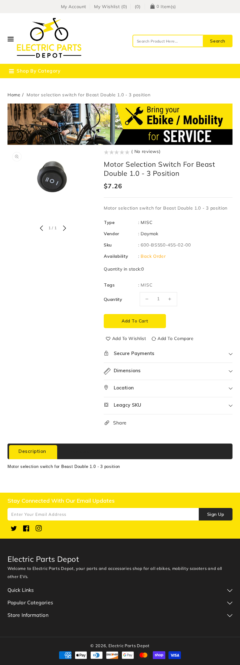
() (137, 6)
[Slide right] (64, 228)
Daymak (149, 233)
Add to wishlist (129, 338)
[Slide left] (41, 228)
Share (120, 423)
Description (32, 451)
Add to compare (175, 338)
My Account (73, 6)
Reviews (79, 451)
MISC (146, 222)
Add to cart (135, 321)
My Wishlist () (110, 6)
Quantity (113, 299)
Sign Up (215, 514)
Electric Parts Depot (129, 645)
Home (14, 95)
